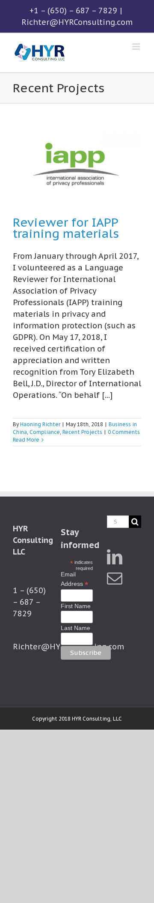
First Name (76, 606)
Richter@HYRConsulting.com (77, 22)
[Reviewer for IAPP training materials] (77, 167)
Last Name (75, 627)
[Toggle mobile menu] (136, 46)
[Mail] (114, 578)
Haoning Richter (40, 424)
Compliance (45, 432)
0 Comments (124, 432)
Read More (26, 439)
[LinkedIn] (114, 557)
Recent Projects (82, 432)
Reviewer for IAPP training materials (66, 228)
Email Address (74, 579)
